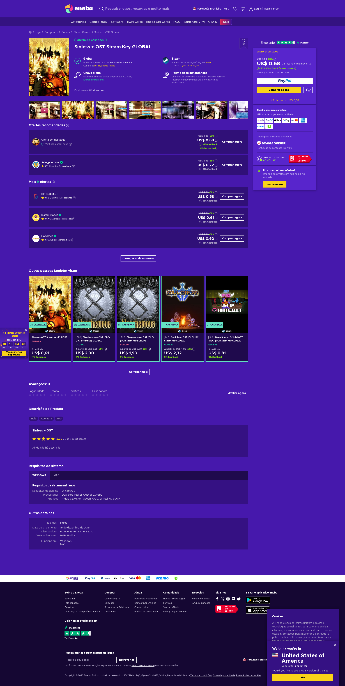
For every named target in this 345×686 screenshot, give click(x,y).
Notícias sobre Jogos (174, 599)
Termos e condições (201, 675)
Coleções (109, 603)
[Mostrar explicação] (73, 166)
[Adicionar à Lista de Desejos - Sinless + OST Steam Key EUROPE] (65, 281)
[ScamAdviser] (271, 143)
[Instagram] (228, 599)
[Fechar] (335, 645)
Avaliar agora (237, 393)
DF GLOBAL (48, 194)
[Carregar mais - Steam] (166, 60)
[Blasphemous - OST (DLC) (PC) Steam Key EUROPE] (138, 300)
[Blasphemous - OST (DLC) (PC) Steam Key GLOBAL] (94, 300)
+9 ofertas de (285, 100)
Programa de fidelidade (117, 607)
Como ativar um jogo (145, 603)
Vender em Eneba (201, 599)
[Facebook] (217, 599)
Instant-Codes (49, 215)
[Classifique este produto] (44, 439)
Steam (209, 62)
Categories (51, 32)
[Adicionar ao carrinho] (308, 90)
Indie (33, 418)
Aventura (46, 418)
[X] (222, 599)
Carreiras (69, 607)
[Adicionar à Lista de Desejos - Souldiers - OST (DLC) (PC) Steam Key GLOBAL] (197, 281)
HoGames (47, 236)
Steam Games (82, 32)
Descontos (110, 612)
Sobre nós (70, 599)
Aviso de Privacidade (143, 665)
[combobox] (142, 9)
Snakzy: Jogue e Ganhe (175, 612)
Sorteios (167, 603)
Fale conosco (72, 603)
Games (65, 32)
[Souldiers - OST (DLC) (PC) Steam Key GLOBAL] (183, 300)
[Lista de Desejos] (235, 9)
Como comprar (113, 599)
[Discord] (233, 599)
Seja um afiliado (171, 607)
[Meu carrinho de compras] (243, 9)
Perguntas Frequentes (145, 599)
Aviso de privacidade (224, 675)
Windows (66, 541)
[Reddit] (239, 599)
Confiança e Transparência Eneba (82, 612)
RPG (58, 418)
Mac (62, 544)
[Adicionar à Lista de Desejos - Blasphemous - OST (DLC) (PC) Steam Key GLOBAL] (109, 281)
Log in (257, 9)
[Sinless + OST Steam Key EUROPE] (50, 300)
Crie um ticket (141, 607)
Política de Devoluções (146, 612)
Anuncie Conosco (201, 603)
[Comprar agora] (285, 81)
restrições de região (104, 66)
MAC (56, 475)
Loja (38, 32)
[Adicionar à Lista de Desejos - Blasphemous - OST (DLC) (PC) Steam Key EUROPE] (153, 281)
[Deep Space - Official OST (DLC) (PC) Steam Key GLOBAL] (227, 300)
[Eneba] (79, 8)
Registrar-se (271, 9)
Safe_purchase (50, 162)
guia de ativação (190, 65)
